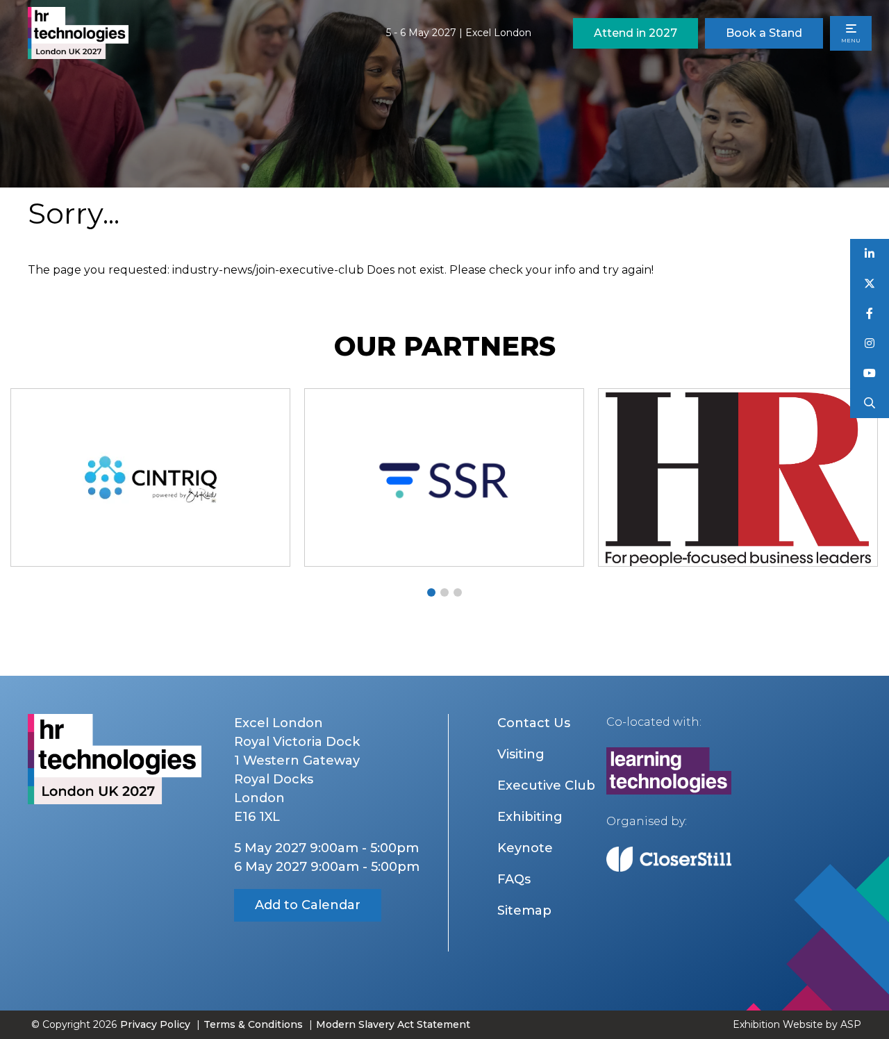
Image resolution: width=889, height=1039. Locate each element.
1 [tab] (431, 592)
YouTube (870, 373)
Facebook (870, 314)
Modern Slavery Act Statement (393, 1024)
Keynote (525, 848)
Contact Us (533, 723)
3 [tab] (458, 592)
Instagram (870, 343)
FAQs (514, 879)
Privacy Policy (155, 1024)
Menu (851, 40)
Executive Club (546, 785)
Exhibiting (530, 816)
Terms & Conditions (253, 1024)
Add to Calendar (307, 905)
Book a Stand (764, 33)
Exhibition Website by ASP (797, 1024)
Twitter (870, 284)
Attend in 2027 (635, 33)
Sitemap (524, 910)
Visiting (521, 754)
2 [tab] (444, 592)
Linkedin (870, 254)
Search (870, 403)
